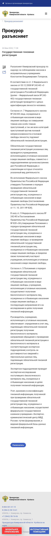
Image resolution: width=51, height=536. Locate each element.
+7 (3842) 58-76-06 (10, 516)
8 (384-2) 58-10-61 (9, 510)
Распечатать (18, 445)
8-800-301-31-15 (9, 507)
